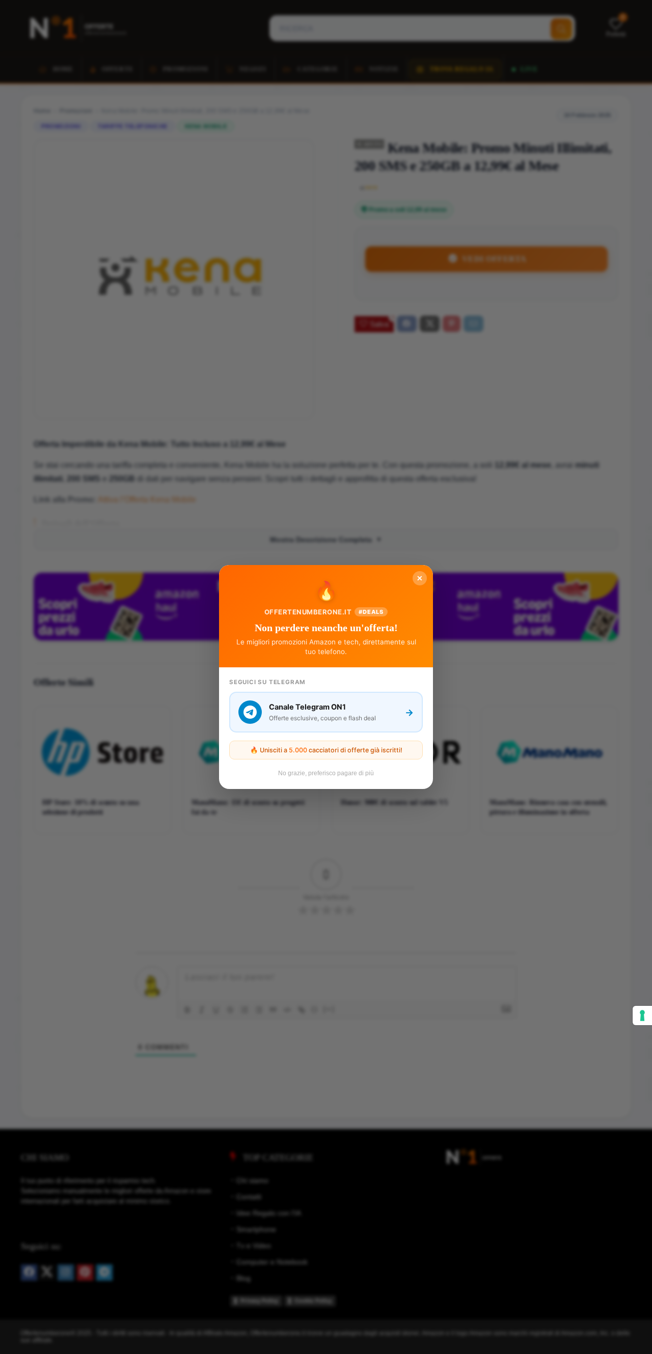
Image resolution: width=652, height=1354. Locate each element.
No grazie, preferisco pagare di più (326, 773)
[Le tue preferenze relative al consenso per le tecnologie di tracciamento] (642, 1015)
